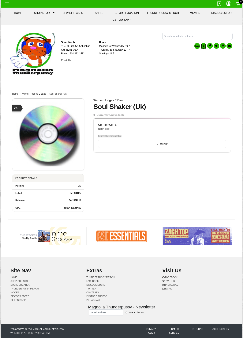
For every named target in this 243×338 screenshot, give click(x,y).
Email (168, 288)
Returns (197, 329)
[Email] (229, 46)
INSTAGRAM (93, 300)
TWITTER (91, 288)
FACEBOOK (92, 281)
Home (15, 94)
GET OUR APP (121, 19)
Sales (99, 12)
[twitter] (216, 46)
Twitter (170, 281)
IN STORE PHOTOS (96, 296)
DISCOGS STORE (222, 12)
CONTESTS (92, 292)
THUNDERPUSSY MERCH (163, 12)
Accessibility (220, 329)
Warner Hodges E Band (34, 94)
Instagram (171, 285)
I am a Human (136, 312)
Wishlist (164, 144)
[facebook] (210, 46)
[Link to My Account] (229, 4)
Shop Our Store (20, 281)
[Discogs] (197, 46)
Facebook (171, 277)
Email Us (66, 60)
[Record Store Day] (203, 46)
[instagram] (223, 46)
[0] (238, 4)
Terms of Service (174, 331)
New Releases (72, 12)
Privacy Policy (151, 331)
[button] (44, 12)
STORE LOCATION (127, 12)
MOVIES (195, 12)
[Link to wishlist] (219, 4)
